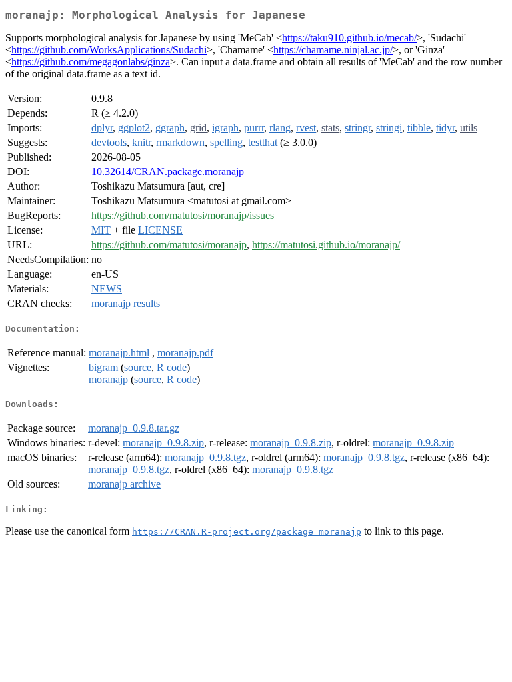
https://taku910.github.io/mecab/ (349, 37)
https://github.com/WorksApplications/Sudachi (109, 49)
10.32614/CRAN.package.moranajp (167, 171)
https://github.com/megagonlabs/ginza (90, 61)
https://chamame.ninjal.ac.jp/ (333, 49)
